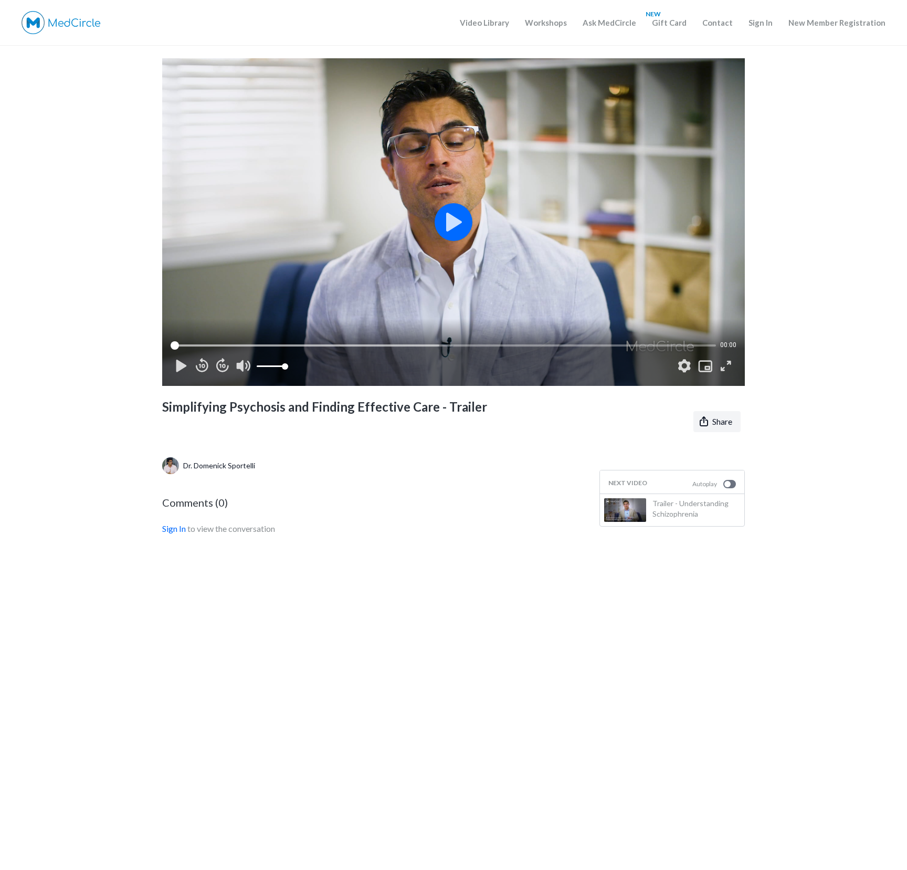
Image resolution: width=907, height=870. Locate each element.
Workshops (546, 22)
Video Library (484, 22)
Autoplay (704, 484)
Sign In (760, 22)
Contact (717, 22)
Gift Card (669, 22)
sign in (174, 528)
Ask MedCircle (609, 22)
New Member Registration (836, 22)
